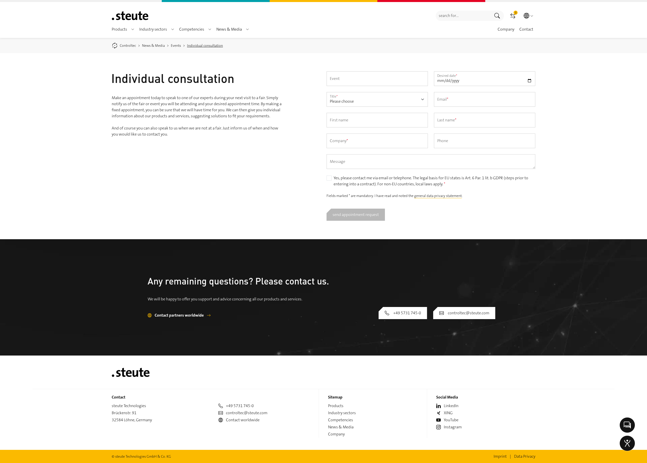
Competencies (340, 420)
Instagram (453, 427)
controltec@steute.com (468, 313)
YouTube (451, 420)
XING (448, 412)
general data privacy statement (438, 195)
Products (335, 405)
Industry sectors (342, 412)
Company (336, 434)
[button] (132, 29)
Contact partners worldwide (179, 315)
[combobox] (463, 16)
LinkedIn (451, 405)
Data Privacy (524, 456)
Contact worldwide (243, 420)
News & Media (341, 427)
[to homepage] (130, 15)
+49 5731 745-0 (407, 313)
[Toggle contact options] (627, 425)
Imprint (500, 456)
